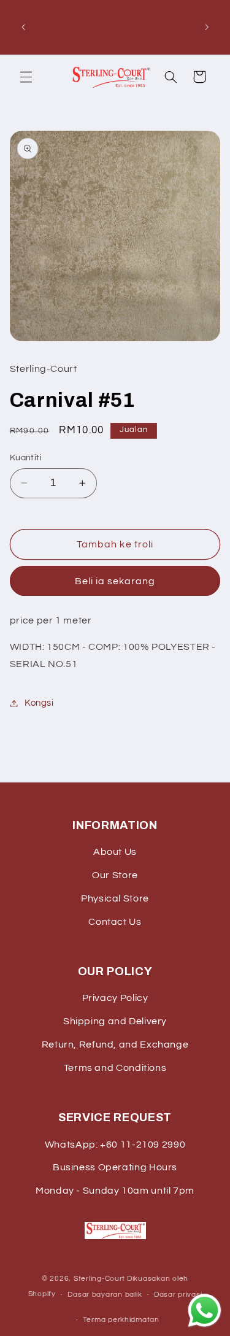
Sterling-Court (99, 1278)
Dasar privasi (178, 1294)
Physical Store (115, 898)
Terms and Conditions (115, 1068)
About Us (115, 852)
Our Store (115, 875)
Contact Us (114, 922)
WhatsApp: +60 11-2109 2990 (115, 1144)
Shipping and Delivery (115, 1021)
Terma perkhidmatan (121, 1319)
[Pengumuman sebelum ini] (23, 27)
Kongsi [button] (39, 703)
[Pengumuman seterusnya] (206, 27)
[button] (26, 77)
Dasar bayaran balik (104, 1294)
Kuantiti (26, 458)
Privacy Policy (115, 998)
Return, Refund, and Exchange (115, 1044)
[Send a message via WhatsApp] (204, 1310)
